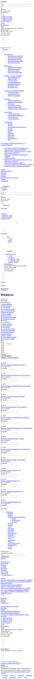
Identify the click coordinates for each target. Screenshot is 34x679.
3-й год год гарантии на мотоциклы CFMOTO (18, 164)
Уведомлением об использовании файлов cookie (15, 671)
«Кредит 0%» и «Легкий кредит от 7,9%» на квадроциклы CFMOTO (18, 152)
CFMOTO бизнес (9, 158)
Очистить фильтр (13, 357)
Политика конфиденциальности (11, 611)
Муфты (10, 515)
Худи (9, 538)
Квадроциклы (5, 562)
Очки (9, 527)
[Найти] (2, 14)
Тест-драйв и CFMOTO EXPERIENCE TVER (15, 591)
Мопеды (3, 565)
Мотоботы (11, 530)
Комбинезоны (16, 520)
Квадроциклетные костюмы (16, 517)
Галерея (3, 600)
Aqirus (11, 667)
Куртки (14, 518)
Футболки (11, 536)
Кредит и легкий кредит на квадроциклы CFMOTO (17, 580)
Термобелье (11, 540)
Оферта (3, 609)
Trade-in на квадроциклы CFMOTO (15, 150)
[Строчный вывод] (2, 359)
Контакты (4, 608)
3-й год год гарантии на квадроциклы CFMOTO (16, 588)
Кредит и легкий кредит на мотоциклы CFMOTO (16, 581)
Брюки (10, 548)
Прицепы (4, 570)
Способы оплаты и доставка (9, 606)
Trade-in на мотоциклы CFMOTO (14, 163)
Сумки (10, 546)
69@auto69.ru (5, 25)
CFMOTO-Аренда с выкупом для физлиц (17, 166)
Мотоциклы (4, 563)
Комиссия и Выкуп (7, 583)
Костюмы (14, 522)
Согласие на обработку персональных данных (15, 614)
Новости (3, 601)
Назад (11, 238)
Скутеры (3, 567)
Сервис (3, 578)
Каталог (3, 558)
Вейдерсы (11, 532)
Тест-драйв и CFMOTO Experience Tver (16, 148)
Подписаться (5, 556)
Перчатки (11, 528)
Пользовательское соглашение (10, 613)
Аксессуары (4, 572)
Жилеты (10, 513)
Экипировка (9, 512)
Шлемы (10, 525)
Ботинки (10, 535)
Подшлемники (12, 533)
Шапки (10, 541)
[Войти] (1, 226)
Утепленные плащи (14, 543)
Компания (4, 598)
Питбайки (4, 568)
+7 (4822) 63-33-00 (6, 17)
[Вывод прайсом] (3, 359)
